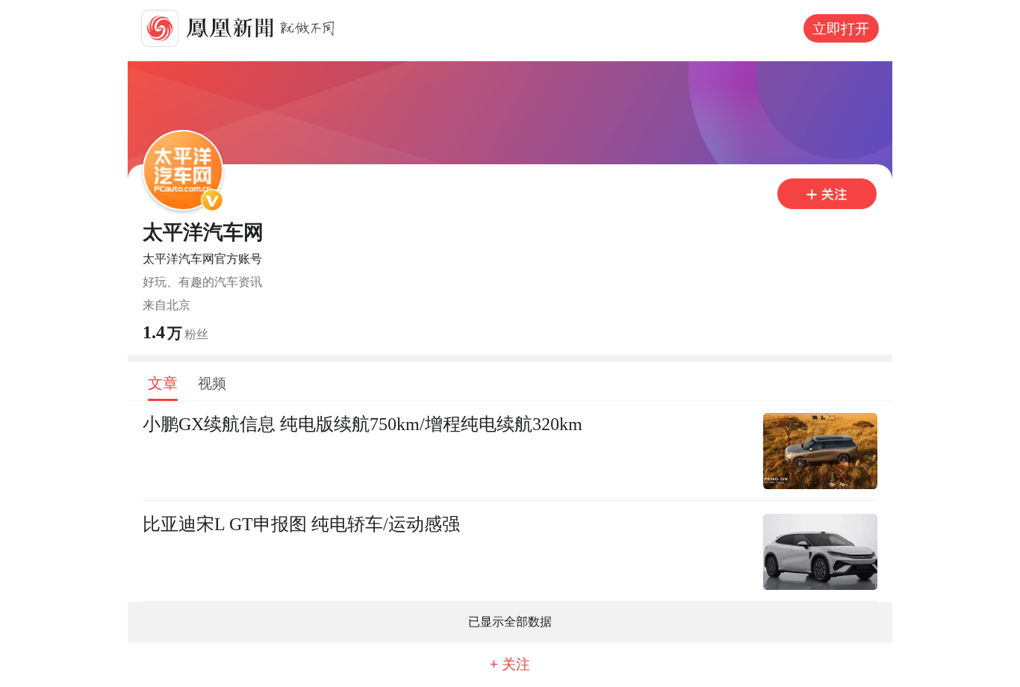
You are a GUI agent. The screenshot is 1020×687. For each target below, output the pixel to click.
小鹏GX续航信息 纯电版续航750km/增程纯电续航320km (362, 424)
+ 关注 (510, 664)
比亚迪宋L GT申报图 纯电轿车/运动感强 (301, 524)
